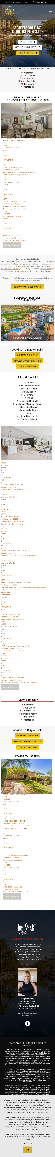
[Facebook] (27, 1023)
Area (52, 264)
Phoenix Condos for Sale (29, 954)
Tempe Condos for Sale (29, 957)
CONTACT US (27, 1016)
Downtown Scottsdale (10, 269)
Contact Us (27, 1143)
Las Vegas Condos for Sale (29, 944)
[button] (3, 320)
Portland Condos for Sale (29, 946)
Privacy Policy (15, 1043)
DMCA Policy (28, 1043)
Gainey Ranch (45, 269)
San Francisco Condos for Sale (29, 949)
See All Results (12, 245)
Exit (27, 1149)
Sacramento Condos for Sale (29, 959)
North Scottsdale (22, 271)
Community (9, 266)
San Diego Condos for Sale (29, 952)
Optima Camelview (27, 338)
